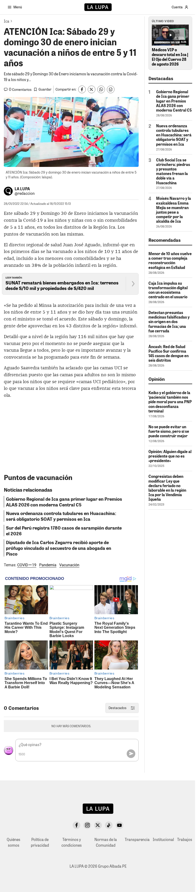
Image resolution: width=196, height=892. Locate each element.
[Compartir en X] (91, 89)
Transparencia (137, 839)
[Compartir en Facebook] (82, 89)
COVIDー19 (26, 565)
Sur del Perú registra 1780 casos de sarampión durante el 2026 (64, 530)
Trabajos (184, 839)
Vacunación (69, 565)
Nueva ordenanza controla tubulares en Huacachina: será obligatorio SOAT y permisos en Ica (61, 516)
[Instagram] (87, 825)
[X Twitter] (98, 825)
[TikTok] (109, 825)
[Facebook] (76, 825)
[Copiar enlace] (110, 89)
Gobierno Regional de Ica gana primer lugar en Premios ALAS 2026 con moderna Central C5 (64, 502)
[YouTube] (119, 825)
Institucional (163, 839)
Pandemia (47, 565)
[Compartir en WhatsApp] (101, 89)
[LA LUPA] (97, 7)
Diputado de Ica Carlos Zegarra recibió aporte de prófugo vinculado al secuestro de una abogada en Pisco (58, 548)
